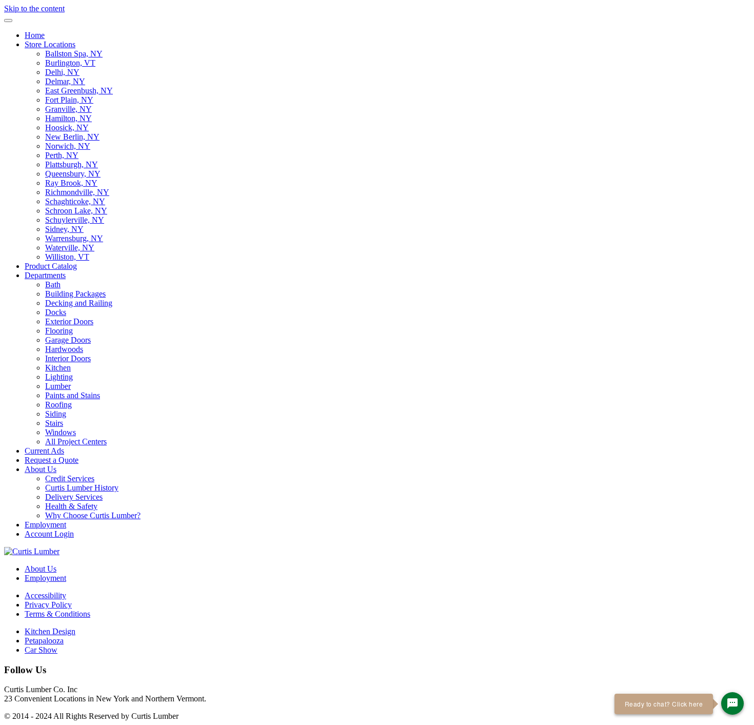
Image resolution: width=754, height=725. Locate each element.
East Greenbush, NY (79, 90)
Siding (55, 413)
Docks (55, 312)
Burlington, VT (70, 62)
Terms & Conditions (57, 614)
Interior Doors (68, 358)
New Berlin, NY (72, 136)
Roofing (58, 404)
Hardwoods (64, 349)
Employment (45, 524)
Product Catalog (51, 266)
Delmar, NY (65, 81)
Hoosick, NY (67, 127)
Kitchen (58, 367)
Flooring (59, 330)
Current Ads (44, 450)
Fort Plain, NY (69, 99)
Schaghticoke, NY (75, 201)
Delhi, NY (62, 72)
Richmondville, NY (77, 192)
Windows (60, 432)
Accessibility (45, 595)
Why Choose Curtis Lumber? (93, 515)
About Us (40, 469)
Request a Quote (51, 460)
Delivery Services (74, 497)
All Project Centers (76, 441)
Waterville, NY (69, 247)
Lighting (59, 377)
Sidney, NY (64, 229)
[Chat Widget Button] (732, 703)
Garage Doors (68, 340)
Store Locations (50, 44)
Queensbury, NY (73, 173)
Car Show (41, 649)
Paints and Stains (72, 395)
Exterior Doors (69, 321)
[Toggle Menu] (8, 20)
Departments (45, 275)
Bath (53, 284)
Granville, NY (68, 109)
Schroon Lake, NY (76, 210)
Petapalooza (44, 640)
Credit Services (69, 478)
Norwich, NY (67, 146)
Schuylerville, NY (74, 219)
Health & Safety (71, 506)
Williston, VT (67, 256)
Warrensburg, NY (74, 238)
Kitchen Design (50, 631)
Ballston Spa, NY (74, 53)
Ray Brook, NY (71, 183)
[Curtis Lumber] (31, 551)
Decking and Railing (78, 303)
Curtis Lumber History (81, 487)
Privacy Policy (48, 604)
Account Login (49, 534)
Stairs (54, 423)
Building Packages (75, 293)
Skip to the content (34, 8)
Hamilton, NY (68, 118)
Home (35, 35)
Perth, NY (61, 155)
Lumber (58, 386)
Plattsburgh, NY (71, 164)
